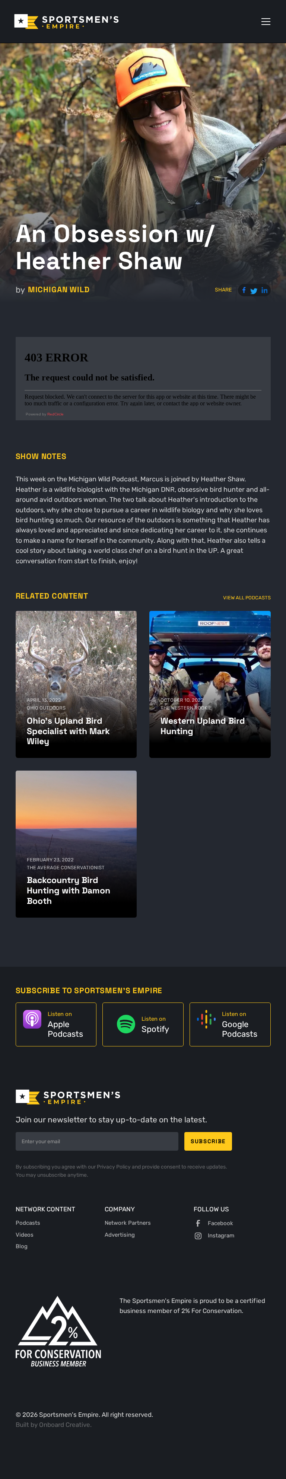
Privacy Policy (114, 1167)
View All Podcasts (247, 597)
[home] (66, 21)
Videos (25, 1234)
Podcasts (28, 1223)
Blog (22, 1246)
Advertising (120, 1234)
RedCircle (55, 414)
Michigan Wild (59, 289)
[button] (264, 22)
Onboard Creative (64, 1424)
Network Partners (128, 1223)
